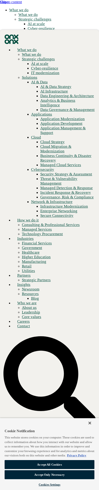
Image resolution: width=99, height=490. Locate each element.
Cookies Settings (49, 484)
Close (4, 2)
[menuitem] (28, 14)
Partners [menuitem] (24, 275)
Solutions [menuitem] (29, 77)
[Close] (89, 423)
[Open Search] (49, 383)
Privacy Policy (76, 455)
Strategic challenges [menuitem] (34, 19)
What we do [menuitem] (19, 10)
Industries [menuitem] (25, 238)
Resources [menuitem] (30, 294)
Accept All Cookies (49, 464)
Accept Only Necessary (49, 474)
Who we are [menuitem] (27, 303)
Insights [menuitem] (23, 284)
